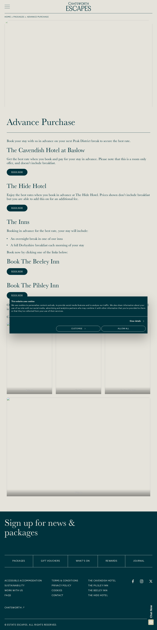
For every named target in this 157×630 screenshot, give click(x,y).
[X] (150, 581)
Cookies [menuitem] (57, 591)
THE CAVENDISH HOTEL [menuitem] (102, 581)
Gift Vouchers (50, 561)
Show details (135, 321)
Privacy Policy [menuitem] (61, 586)
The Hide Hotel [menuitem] (98, 596)
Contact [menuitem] (57, 596)
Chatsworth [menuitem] (13, 608)
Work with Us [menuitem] (14, 591)
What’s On (83, 561)
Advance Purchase (38, 17)
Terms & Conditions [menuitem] (65, 581)
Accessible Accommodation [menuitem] (23, 581)
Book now (17, 172)
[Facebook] (133, 581)
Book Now (17, 271)
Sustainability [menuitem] (15, 586)
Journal (139, 561)
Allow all (123, 329)
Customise (76, 329)
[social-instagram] (141, 581)
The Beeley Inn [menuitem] (97, 591)
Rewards (111, 561)
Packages (18, 17)
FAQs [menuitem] (8, 596)
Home (8, 17)
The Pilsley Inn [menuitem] (98, 586)
